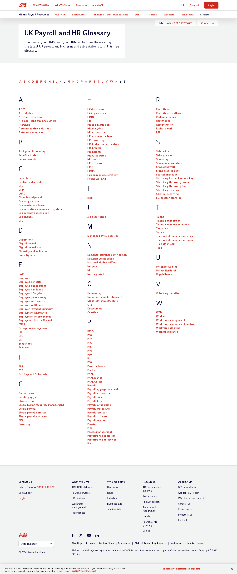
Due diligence (27, 254)
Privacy (90, 543)
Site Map (77, 543)
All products (78, 512)
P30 (89, 335)
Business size (114, 503)
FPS (21, 366)
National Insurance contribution (107, 254)
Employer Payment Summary (36, 308)
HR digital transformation (103, 143)
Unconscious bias (166, 266)
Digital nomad (27, 243)
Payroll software (97, 416)
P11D (90, 331)
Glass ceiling (27, 400)
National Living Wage (100, 258)
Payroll (91, 385)
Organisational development (104, 296)
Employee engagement (32, 285)
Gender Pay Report (189, 492)
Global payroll (27, 408)
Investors (183, 514)
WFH (159, 312)
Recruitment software (169, 112)
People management (99, 431)
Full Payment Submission (34, 374)
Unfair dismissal (166, 270)
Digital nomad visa (30, 247)
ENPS (22, 324)
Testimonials (187, 14)
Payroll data (94, 400)
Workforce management (170, 320)
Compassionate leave (32, 205)
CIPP (21, 189)
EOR (21, 331)
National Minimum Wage (102, 262)
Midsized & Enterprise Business (111, 14)
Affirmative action (30, 116)
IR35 (90, 197)
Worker (160, 316)
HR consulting (96, 140)
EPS (21, 335)
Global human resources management (41, 404)
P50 (89, 354)
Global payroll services (33, 412)
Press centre (185, 509)
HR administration (98, 124)
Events (138, 14)
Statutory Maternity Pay (171, 186)
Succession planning (169, 197)
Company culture (29, 201)
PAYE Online (94, 381)
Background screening (32, 151)
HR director (94, 147)
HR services (94, 159)
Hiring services (96, 112)
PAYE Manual (95, 377)
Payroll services (97, 412)
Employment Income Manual (35, 316)
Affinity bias (27, 112)
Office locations (187, 487)
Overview (60, 14)
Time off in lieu (165, 243)
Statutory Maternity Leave (172, 182)
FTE (21, 370)
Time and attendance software (175, 239)
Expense (24, 347)
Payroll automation (99, 393)
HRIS (90, 167)
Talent (160, 216)
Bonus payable (27, 159)
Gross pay (24, 424)
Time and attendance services (174, 235)
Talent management (168, 220)
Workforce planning (168, 327)
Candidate (25, 178)
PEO (89, 427)
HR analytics (95, 128)
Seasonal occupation (169, 162)
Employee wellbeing (31, 304)
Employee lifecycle (30, 293)
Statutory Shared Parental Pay (174, 178)
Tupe (159, 247)
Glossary (204, 14)
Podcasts (152, 14)
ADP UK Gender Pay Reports (150, 543)
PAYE (90, 373)
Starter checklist (166, 174)
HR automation (96, 132)
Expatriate (25, 343)
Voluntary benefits (167, 293)
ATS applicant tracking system (37, 120)
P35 (89, 342)
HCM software (96, 109)
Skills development (168, 170)
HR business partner (99, 136)
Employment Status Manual (35, 320)
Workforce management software (176, 323)
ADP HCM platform (82, 487)
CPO (21, 220)
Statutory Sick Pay (167, 189)
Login (211, 5)
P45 (89, 346)
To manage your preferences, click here (181, 569)
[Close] (231, 568)
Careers (182, 503)
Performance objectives (102, 439)
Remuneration (164, 124)
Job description (96, 216)
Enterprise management (33, 328)
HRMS (91, 170)
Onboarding (94, 292)
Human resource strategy (102, 174)
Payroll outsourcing (99, 404)
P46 (89, 350)
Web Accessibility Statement (187, 543)
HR (89, 120)
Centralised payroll (30, 181)
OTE (89, 304)
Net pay (92, 266)
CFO (21, 185)
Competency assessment (34, 212)
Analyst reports (152, 501)
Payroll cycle (95, 396)
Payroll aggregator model (102, 389)
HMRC (91, 116)
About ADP (98, 5)
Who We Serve (62, 5)
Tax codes (162, 228)
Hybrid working (96, 178)
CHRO (22, 193)
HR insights (94, 151)
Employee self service (32, 301)
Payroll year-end (97, 420)
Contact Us (25, 481)
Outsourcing (94, 308)
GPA (21, 420)
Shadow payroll (165, 166)
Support (194, 5)
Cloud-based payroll (31, 197)
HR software (95, 163)
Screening (162, 159)
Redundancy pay (166, 116)
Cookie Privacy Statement (84, 571)
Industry (112, 498)
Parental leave (96, 366)
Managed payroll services (103, 235)
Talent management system (173, 224)
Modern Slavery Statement (114, 543)
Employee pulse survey (32, 297)
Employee (24, 277)
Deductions (26, 239)
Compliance (26, 216)
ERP (21, 339)
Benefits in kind (28, 155)
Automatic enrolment (32, 132)
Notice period (95, 273)
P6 (88, 358)
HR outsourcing (96, 155)
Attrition (24, 124)
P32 (89, 339)
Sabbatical (163, 151)
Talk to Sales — (37, 487)
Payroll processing (98, 408)
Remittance (163, 120)
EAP (21, 273)
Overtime (93, 312)
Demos (146, 530)
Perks (90, 443)
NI (88, 270)
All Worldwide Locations (32, 551)
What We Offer (41, 5)
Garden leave (27, 393)
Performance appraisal (101, 435)
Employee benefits (30, 281)
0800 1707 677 (183, 23)
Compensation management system (40, 208)
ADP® (22, 109)
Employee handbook (31, 289)
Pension (92, 424)
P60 (89, 362)
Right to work (164, 128)
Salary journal (164, 155)
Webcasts (169, 14)
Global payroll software (33, 416)
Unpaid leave (164, 274)
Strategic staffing (167, 193)
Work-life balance (167, 331)
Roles (110, 492)
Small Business (80, 14)
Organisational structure (102, 300)
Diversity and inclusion (33, 251)
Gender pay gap (28, 396)
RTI (158, 132)
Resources (81, 5)
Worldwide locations (190, 498)
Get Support (26, 492)
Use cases (112, 487)
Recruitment (163, 109)
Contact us (207, 23)
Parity (91, 369)
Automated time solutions (35, 128)
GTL (21, 427)
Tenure (160, 232)
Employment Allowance (33, 312)
